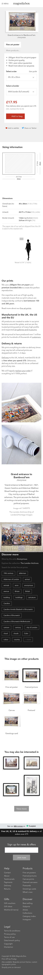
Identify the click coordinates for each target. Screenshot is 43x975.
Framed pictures (30, 876)
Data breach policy (12, 940)
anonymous (28, 585)
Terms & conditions (12, 931)
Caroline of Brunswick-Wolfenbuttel (17, 621)
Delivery (5, 357)
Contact (7, 872)
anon (17, 585)
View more (21, 808)
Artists (25, 910)
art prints (30, 66)
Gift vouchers (9, 903)
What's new (27, 892)
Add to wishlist (13, 128)
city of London (32, 627)
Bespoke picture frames (22, 962)
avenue (6, 591)
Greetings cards (29, 889)
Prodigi (13, 959)
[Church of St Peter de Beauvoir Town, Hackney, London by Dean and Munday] (32, 785)
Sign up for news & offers (21, 844)
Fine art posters (29, 872)
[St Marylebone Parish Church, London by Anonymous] (11, 789)
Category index (29, 916)
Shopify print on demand (11, 967)
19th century (8, 573)
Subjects (26, 906)
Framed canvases (30, 882)
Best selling (27, 903)
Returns (7, 889)
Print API (5, 959)
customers (36, 337)
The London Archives (29, 563)
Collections (27, 913)
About (6, 876)
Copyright (8, 944)
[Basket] (39, 3)
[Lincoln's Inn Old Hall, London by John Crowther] (11, 762)
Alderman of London (11, 579)
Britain (17, 591)
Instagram (27, 919)
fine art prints (25, 308)
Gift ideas (8, 906)
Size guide (33, 71)
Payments (8, 882)
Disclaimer (8, 947)
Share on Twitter (30, 128)
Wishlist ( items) (11, 910)
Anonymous (21, 37)
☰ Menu (5, 4)
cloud (6, 633)
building (7, 597)
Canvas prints (28, 879)
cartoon (6, 627)
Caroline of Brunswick (12, 615)
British (27, 591)
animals (6, 585)
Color (26, 633)
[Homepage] (21, 4)
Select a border (12, 86)
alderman (22, 573)
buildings (19, 597)
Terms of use (9, 937)
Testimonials (9, 879)
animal (27, 579)
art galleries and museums (25, 330)
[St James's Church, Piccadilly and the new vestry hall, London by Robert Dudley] (32, 762)
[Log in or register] (35, 3)
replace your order (23, 371)
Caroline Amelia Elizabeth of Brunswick (18, 609)
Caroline (7, 603)
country (17, 639)
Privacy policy (10, 934)
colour (6, 639)
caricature (32, 597)
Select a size (21, 71)
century (18, 627)
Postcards (27, 885)
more (29, 639)
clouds (15, 633)
